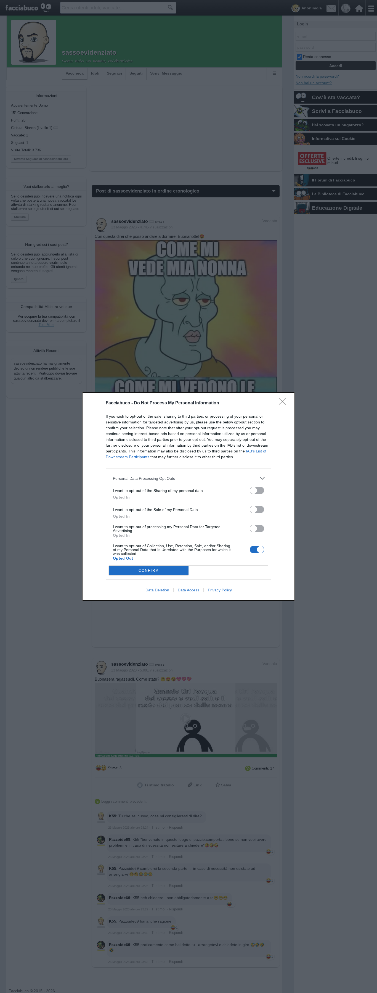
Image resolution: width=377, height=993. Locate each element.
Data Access (188, 590)
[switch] (257, 490)
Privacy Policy (220, 590)
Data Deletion (157, 590)
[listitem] (188, 478)
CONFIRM (149, 570)
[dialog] (188, 496)
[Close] (284, 403)
